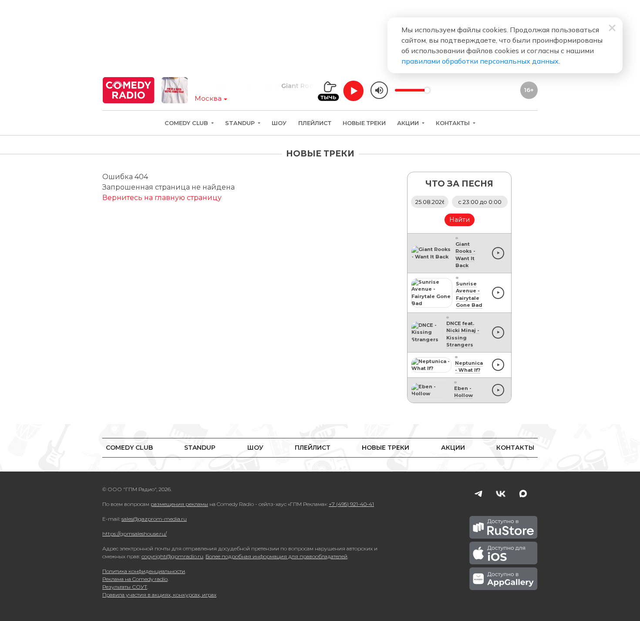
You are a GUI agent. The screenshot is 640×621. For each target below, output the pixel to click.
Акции (409, 123)
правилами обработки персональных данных (480, 61)
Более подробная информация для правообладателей (276, 556)
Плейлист (314, 123)
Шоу (279, 123)
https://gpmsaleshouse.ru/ (134, 533)
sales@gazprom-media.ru (154, 519)
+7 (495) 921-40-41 (351, 504)
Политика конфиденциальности (143, 571)
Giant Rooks (291, 86)
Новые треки (364, 123)
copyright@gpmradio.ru (172, 556)
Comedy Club (187, 123)
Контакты (454, 123)
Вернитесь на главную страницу (162, 197)
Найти (459, 220)
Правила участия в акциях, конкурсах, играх (159, 594)
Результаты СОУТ (124, 587)
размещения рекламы (179, 504)
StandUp (240, 123)
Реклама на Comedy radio (135, 579)
